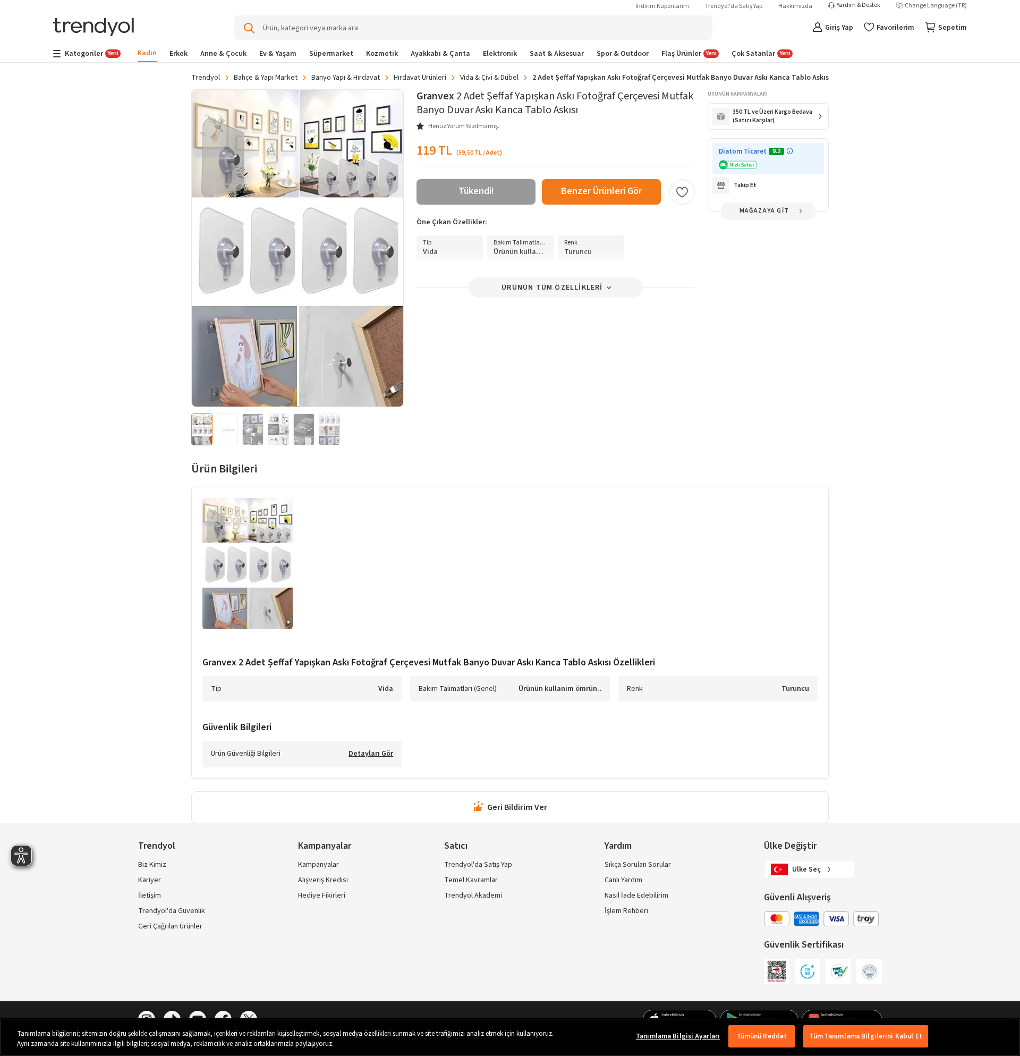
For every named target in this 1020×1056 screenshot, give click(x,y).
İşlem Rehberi (626, 911)
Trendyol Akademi (473, 895)
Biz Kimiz (152, 864)
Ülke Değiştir (790, 845)
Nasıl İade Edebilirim (636, 895)
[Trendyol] (93, 28)
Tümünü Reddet (762, 1036)
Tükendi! (476, 191)
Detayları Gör (370, 754)
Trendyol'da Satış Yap (733, 6)
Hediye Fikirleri (321, 895)
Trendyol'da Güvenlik (171, 911)
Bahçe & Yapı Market (266, 77)
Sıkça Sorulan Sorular (638, 864)
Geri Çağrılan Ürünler (170, 926)
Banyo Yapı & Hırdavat (345, 77)
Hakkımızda (795, 6)
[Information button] (789, 151)
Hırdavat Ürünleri (420, 77)
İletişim (149, 895)
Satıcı (456, 845)
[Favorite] (682, 192)
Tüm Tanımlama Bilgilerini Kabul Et (865, 1036)
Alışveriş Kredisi (323, 880)
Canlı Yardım (623, 880)
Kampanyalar (318, 864)
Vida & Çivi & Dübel (489, 77)
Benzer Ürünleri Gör (601, 191)
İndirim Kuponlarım (662, 6)
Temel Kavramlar (471, 880)
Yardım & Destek (858, 5)
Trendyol (205, 77)
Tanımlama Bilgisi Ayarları (678, 1036)
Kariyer (149, 880)
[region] (510, 1037)
